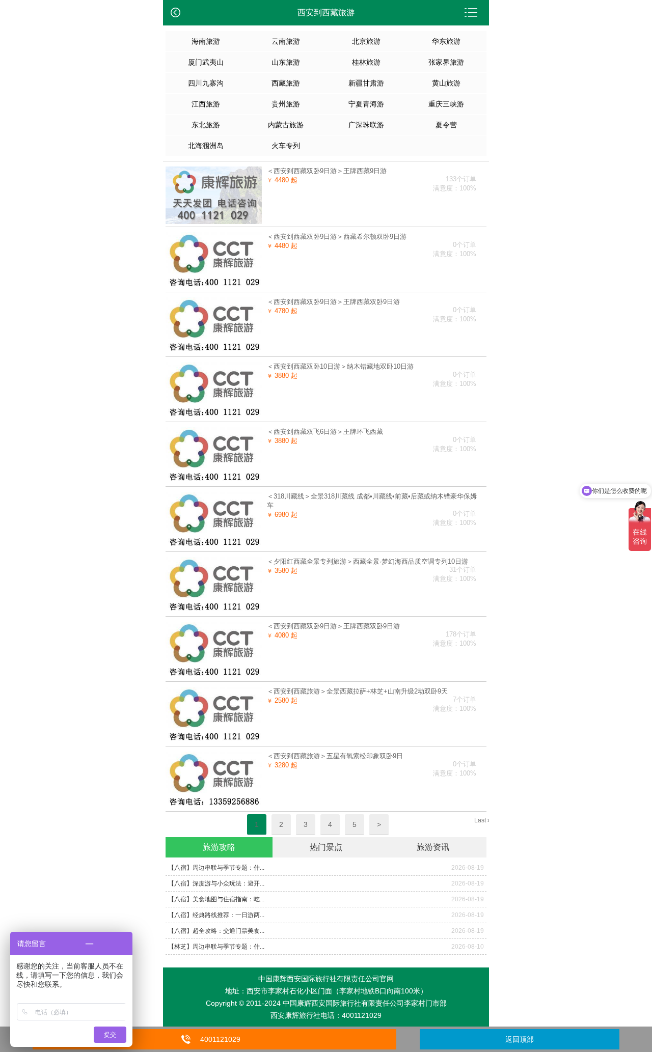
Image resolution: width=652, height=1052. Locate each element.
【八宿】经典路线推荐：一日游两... (216, 915)
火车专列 (285, 146)
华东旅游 (446, 41)
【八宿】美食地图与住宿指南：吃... (216, 899)
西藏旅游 (285, 83)
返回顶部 (519, 1039)
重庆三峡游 (446, 104)
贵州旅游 (285, 104)
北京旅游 (366, 41)
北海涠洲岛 (206, 146)
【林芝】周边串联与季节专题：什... (216, 946)
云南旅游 (285, 41)
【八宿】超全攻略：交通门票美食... (216, 930)
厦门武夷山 (206, 62)
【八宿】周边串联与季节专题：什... (216, 867)
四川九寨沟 (206, 83)
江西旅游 (206, 104)
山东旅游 (285, 62)
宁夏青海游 (366, 104)
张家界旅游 (446, 62)
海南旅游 (206, 41)
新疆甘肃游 (366, 83)
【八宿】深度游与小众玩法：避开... (216, 883)
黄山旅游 (446, 83)
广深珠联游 (366, 125)
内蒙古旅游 (286, 125)
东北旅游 (206, 125)
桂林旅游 (366, 62)
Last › (482, 820)
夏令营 (446, 125)
